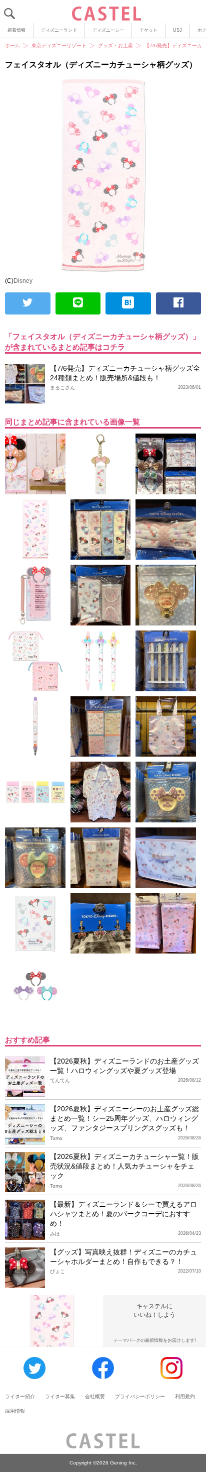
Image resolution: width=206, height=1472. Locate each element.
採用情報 (15, 1411)
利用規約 (185, 1396)
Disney (23, 280)
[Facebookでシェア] (179, 303)
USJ (177, 30)
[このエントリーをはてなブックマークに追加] (128, 303)
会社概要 (95, 1396)
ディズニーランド (59, 30)
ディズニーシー (108, 30)
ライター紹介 (20, 1396)
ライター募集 (60, 1396)
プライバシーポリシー (140, 1396)
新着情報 (17, 30)
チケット (149, 30)
